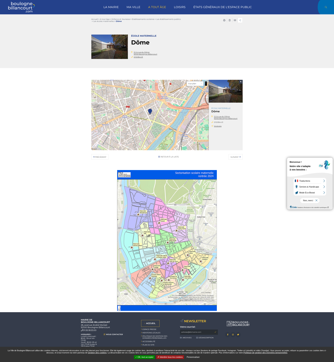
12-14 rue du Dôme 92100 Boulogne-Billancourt (145, 53)
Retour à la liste (170, 157)
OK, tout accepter (145, 357)
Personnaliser (193, 357)
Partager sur (240, 20)
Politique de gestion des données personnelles (154, 337)
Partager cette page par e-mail (235, 20)
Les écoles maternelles (103, 21)
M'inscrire (215, 332)
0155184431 (138, 57)
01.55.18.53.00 (89, 330)
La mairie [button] (111, 7)
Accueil (94, 19)
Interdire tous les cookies (171, 357)
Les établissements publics (168, 19)
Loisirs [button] (180, 7)
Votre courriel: (187, 327)
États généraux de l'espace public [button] (222, 7)
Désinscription (206, 338)
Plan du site (148, 345)
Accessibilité (148, 341)
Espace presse (149, 329)
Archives (187, 338)
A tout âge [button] (157, 7)
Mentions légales (151, 333)
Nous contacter (114, 334)
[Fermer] (241, 82)
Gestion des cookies (97, 353)
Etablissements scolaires (143, 19)
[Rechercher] (326, 7)
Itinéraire (218, 126)
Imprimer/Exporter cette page (224, 20)
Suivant (235, 157)
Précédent (100, 157)
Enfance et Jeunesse (121, 19)
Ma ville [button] (133, 7)
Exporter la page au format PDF (229, 20)
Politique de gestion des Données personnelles (265, 353)
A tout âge (105, 19)
